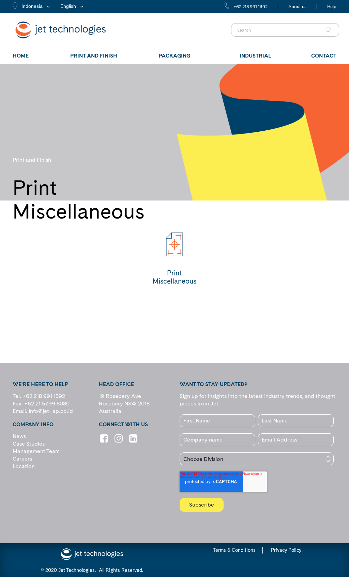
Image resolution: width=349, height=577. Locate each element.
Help (331, 6)
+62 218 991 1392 (250, 6)
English (68, 6)
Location (24, 466)
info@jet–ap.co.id (51, 411)
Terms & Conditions (234, 550)
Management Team (36, 451)
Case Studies (29, 443)
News (19, 436)
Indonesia (32, 6)
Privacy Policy (286, 550)
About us (297, 6)
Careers (22, 458)
